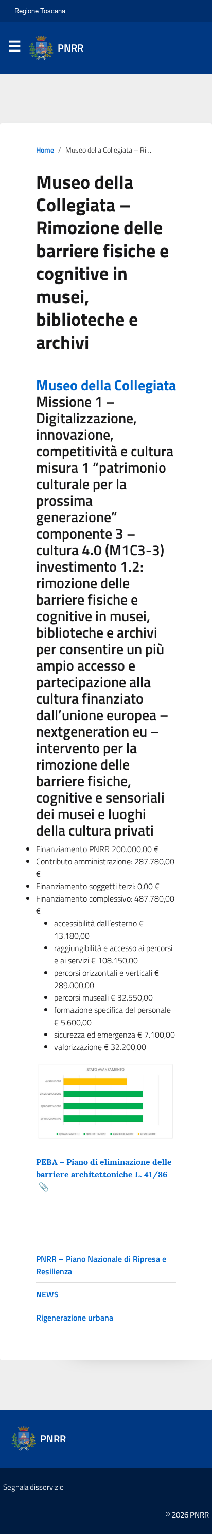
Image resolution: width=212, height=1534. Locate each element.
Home (45, 150)
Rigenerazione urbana (74, 1317)
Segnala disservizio (33, 1487)
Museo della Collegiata (106, 385)
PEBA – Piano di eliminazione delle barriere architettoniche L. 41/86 (104, 1168)
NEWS (47, 1294)
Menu (14, 48)
